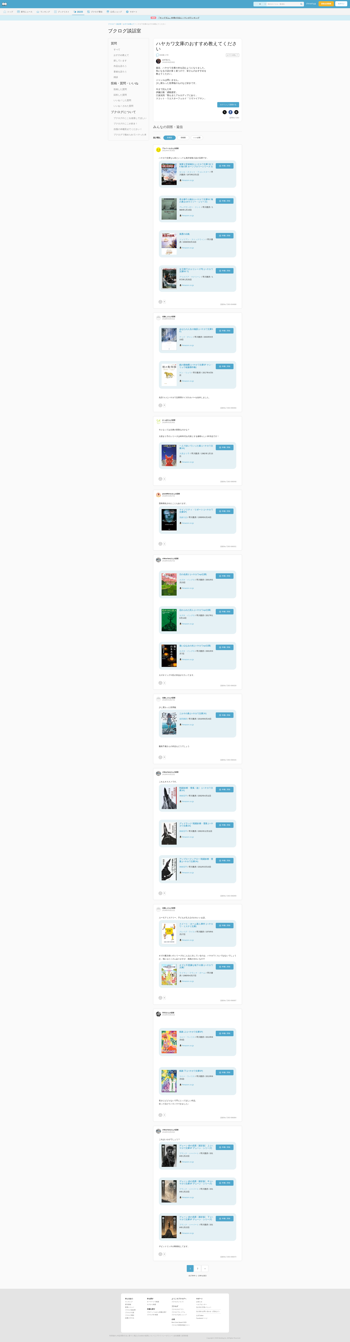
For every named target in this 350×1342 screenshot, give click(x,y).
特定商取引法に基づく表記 (127, 1336)
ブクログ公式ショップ (179, 1314)
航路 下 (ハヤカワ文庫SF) (191, 1071)
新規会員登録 (326, 4)
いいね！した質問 (122, 100)
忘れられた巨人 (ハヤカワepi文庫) (195, 610)
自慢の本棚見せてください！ (128, 129)
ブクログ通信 (129, 1315)
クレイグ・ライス (187, 932)
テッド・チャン (186, 337)
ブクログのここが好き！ (126, 123)
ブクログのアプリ (178, 1309)
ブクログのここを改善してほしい (130, 118)
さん (166, 60)
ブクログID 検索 (152, 1314)
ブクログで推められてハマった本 (130, 134)
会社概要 (177, 1336)
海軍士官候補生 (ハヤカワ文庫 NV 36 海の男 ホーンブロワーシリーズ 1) (196, 165)
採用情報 (185, 1336)
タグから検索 (151, 1304)
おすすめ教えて (121, 55)
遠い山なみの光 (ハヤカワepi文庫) (195, 645)
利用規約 (112, 1336)
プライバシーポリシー (164, 1336)
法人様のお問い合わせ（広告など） (208, 1311)
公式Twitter (200, 1315)
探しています (120, 60)
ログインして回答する (228, 105)
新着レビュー (129, 1307)
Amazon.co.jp (188, 180)
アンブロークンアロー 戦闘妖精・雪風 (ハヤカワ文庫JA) (196, 860)
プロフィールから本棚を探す (157, 1312)
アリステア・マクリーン (190, 277)
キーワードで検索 (153, 1302)
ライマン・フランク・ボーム (192, 973)
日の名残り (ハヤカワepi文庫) (193, 574)
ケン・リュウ (185, 373)
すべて (117, 49)
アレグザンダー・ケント (190, 207)
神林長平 (183, 796)
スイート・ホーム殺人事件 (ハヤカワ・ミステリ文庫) (196, 925)
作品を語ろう (120, 66)
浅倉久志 (183, 517)
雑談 (116, 77)
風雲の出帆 (184, 234)
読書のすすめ (129, 1318)
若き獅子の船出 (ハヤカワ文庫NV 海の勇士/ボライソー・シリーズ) (196, 200)
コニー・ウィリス (187, 1037)
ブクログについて (178, 1302)
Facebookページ (201, 1318)
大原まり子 (184, 453)
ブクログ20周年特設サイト (181, 1325)
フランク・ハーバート (189, 1153)
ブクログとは (311, 4)
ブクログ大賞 (129, 1312)
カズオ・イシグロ (187, 580)
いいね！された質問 (123, 106)
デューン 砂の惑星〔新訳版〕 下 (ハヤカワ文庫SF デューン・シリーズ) (196, 1218)
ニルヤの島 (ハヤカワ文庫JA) (192, 713)
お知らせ (199, 1302)
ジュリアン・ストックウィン (192, 239)
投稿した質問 (120, 89)
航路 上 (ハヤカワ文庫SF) (191, 1032)
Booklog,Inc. (223, 1338)
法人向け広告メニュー (203, 1307)
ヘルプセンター (201, 1304)
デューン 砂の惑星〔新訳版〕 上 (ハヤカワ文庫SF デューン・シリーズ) (196, 1146)
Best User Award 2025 (179, 1322)
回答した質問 (120, 95)
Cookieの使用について (146, 1336)
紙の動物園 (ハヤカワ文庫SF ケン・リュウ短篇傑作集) (196, 366)
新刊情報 (128, 1304)
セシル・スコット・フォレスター (194, 172)
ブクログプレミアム (178, 1312)
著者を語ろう (120, 72)
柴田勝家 (183, 719)
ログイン (341, 4)
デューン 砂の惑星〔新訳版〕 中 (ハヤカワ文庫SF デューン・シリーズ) (196, 1182)
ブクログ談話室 (130, 1310)
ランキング (129, 1302)
